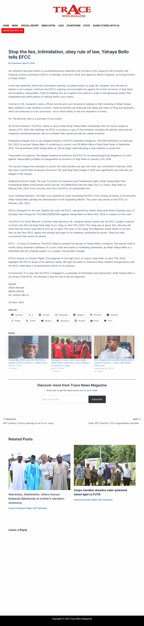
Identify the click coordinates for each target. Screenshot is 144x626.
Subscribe (97, 399)
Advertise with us (13, 30)
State (86, 25)
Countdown (73, 25)
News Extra (48, 25)
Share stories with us (106, 25)
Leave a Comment (16, 508)
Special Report (30, 25)
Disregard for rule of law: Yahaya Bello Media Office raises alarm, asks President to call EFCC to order (70, 363)
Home (6, 25)
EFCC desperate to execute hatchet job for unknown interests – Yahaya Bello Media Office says (114, 363)
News (15, 25)
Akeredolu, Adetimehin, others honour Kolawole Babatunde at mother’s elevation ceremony (36, 499)
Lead (61, 25)
